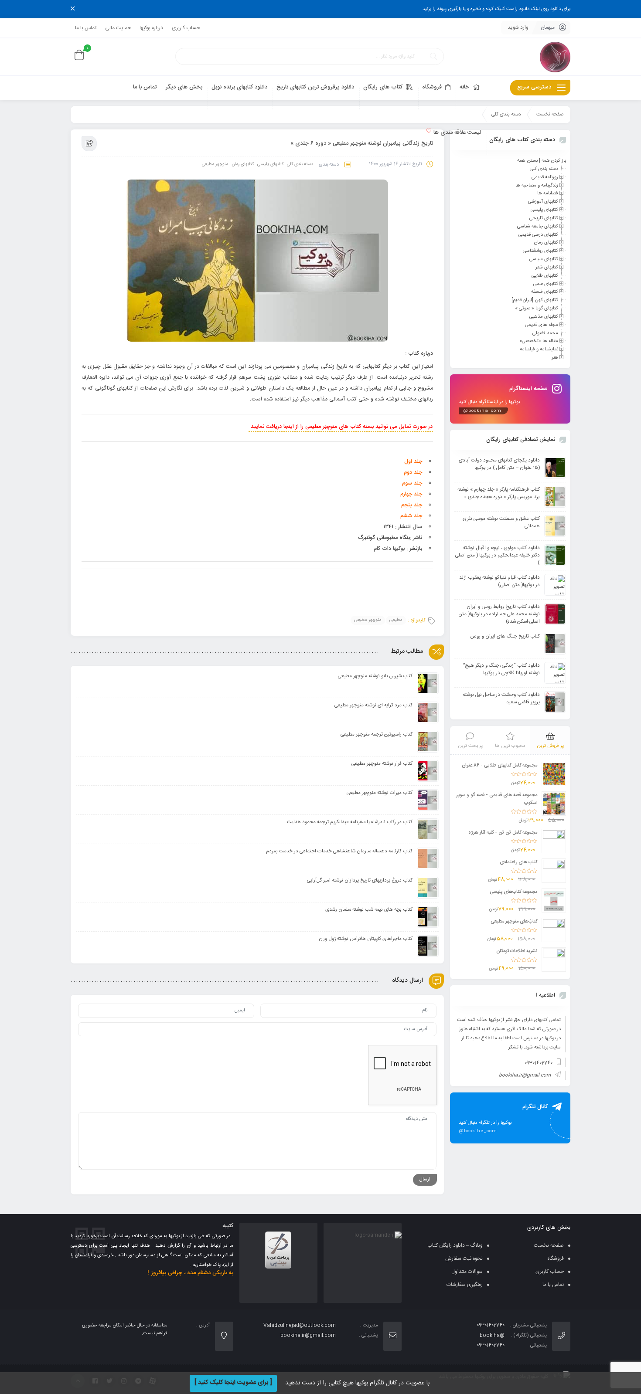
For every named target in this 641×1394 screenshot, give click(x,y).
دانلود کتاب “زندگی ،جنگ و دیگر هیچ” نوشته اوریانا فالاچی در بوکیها (501, 669)
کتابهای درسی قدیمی (538, 234)
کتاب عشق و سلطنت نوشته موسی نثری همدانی (501, 522)
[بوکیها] (555, 56)
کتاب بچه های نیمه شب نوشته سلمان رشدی (369, 909)
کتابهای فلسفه (544, 292)
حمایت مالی (118, 28)
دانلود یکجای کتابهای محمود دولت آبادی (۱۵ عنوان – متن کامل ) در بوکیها (499, 464)
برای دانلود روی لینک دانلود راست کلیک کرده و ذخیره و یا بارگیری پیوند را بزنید (496, 9)
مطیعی (395, 620)
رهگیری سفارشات (465, 1284)
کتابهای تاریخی (543, 218)
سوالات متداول (467, 1271)
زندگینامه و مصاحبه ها (536, 185)
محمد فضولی (545, 333)
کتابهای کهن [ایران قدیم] (534, 300)
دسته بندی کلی (506, 114)
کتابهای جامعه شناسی (537, 227)
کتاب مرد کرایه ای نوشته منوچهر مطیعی (373, 705)
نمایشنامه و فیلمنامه (539, 349)
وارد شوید (518, 27)
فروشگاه (555, 1258)
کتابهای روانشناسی (540, 251)
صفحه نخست (550, 114)
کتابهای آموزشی (543, 202)
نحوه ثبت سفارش (464, 1258)
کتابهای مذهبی (543, 317)
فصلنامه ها (547, 193)
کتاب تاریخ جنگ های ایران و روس (505, 636)
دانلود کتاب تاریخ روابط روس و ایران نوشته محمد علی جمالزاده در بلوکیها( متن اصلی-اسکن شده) (499, 614)
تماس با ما (85, 28)
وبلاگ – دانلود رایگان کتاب (455, 1245)
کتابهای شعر (546, 267)
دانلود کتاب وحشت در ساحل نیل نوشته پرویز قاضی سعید (501, 698)
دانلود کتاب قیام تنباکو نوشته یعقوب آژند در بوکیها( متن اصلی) (499, 581)
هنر (555, 358)
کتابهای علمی (545, 284)
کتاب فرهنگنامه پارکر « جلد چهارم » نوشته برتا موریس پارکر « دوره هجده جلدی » (498, 493)
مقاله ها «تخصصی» (538, 341)
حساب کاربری (186, 28)
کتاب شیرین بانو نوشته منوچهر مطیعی (375, 676)
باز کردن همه (554, 161)
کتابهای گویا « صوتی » (536, 308)
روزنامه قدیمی (545, 177)
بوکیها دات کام (389, 548)
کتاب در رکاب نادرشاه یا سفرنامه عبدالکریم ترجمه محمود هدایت (350, 822)
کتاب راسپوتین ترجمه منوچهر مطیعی (377, 734)
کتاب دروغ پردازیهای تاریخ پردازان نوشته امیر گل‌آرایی (360, 880)
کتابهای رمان (243, 164)
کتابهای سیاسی (543, 259)
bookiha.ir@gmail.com (525, 1075)
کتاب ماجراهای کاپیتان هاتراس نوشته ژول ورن (366, 939)
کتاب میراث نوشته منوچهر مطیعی (380, 793)
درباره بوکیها (151, 28)
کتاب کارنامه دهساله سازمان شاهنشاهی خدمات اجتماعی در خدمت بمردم (339, 851)
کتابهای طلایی (545, 276)
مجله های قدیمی (541, 325)
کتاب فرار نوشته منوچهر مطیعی (382, 763)
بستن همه (527, 161)
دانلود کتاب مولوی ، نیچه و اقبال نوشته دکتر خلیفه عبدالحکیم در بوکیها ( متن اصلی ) (497, 555)
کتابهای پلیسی (270, 164)
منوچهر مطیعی (215, 164)
